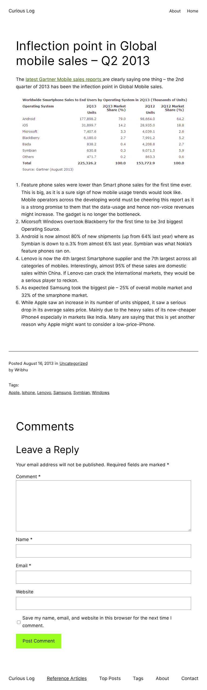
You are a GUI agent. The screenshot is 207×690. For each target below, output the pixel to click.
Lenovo (44, 392)
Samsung (62, 392)
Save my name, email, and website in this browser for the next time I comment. (96, 621)
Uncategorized (74, 363)
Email (23, 565)
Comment (28, 476)
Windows (100, 392)
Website (24, 591)
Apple (14, 392)
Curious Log (21, 10)
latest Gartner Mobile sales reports (64, 79)
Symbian (81, 392)
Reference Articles (67, 678)
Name (24, 539)
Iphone (28, 392)
